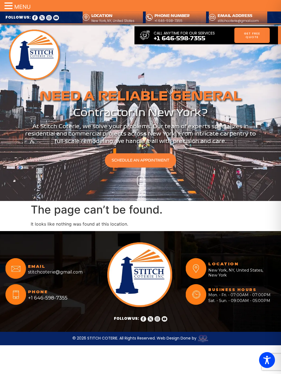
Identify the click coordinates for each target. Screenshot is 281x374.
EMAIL (37, 266)
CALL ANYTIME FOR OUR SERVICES (184, 33)
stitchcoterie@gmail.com (238, 20)
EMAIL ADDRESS (235, 16)
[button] (9, 6)
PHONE (38, 291)
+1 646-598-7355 (168, 20)
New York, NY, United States (112, 20)
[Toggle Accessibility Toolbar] (267, 360)
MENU (22, 7)
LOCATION (102, 16)
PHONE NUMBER (172, 16)
